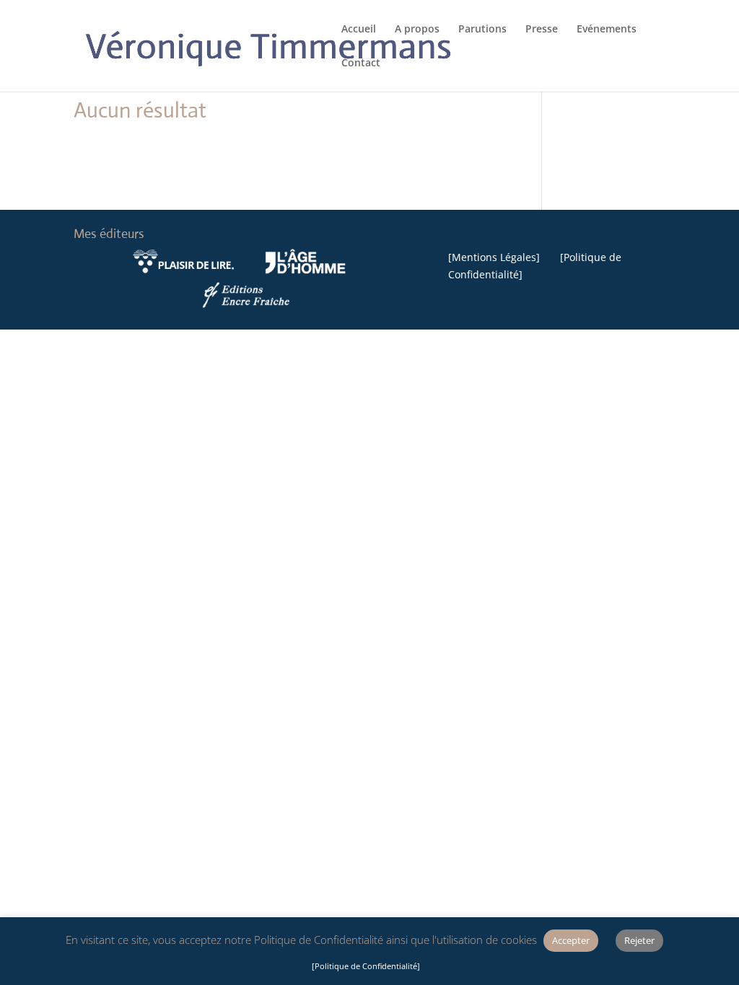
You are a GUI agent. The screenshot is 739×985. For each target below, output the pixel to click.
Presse (541, 29)
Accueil (358, 29)
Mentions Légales (494, 257)
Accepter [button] (571, 940)
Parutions (482, 29)
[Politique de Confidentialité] (366, 965)
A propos (417, 29)
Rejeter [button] (639, 940)
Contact (360, 63)
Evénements (607, 29)
